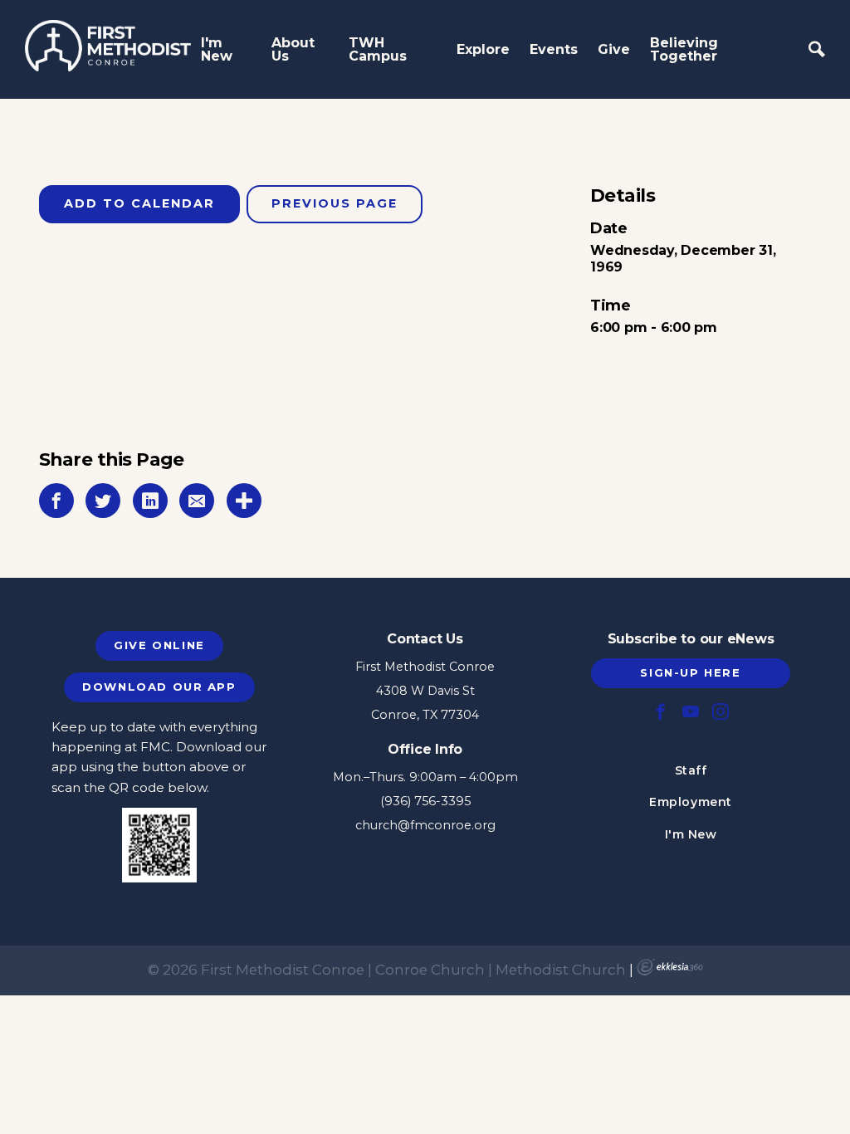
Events (554, 49)
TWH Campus (378, 49)
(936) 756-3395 (425, 801)
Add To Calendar (139, 203)
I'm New (216, 49)
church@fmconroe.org (425, 825)
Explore (483, 49)
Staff (691, 770)
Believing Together (684, 49)
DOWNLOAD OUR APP (159, 686)
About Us (293, 49)
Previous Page (334, 203)
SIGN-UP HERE (690, 672)
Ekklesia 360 (670, 967)
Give (614, 49)
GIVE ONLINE (159, 645)
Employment (690, 801)
